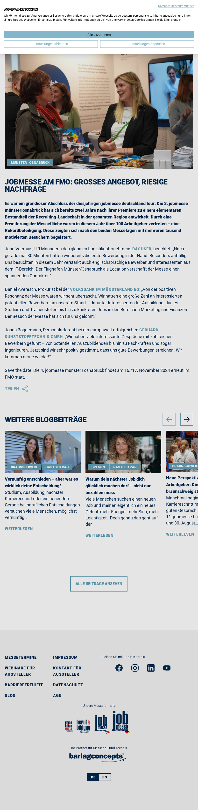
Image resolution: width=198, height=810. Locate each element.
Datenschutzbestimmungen (176, 6)
